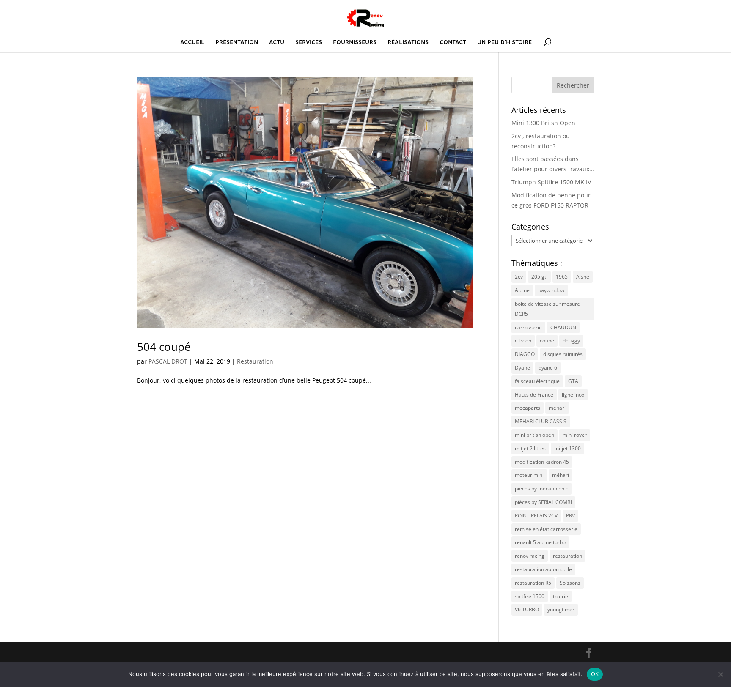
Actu (276, 43)
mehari (557, 407)
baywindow (551, 290)
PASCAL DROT (167, 361)
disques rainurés (563, 354)
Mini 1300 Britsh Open (543, 123)
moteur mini (529, 475)
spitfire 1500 (529, 596)
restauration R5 (533, 582)
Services (308, 43)
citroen (523, 340)
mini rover (575, 434)
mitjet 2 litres (530, 448)
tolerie (560, 596)
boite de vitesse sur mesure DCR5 (547, 308)
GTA (573, 381)
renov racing (529, 555)
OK (595, 674)
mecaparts (527, 407)
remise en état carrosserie (546, 529)
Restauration (255, 361)
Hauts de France (534, 394)
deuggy (571, 340)
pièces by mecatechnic (541, 488)
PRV (570, 515)
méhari (560, 475)
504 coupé (164, 346)
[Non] (720, 674)
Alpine (522, 290)
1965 (562, 276)
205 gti (539, 276)
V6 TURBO (527, 609)
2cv (519, 276)
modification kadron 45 (542, 461)
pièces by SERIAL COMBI (543, 502)
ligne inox (573, 394)
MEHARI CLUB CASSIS (540, 421)
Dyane (522, 367)
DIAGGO (525, 354)
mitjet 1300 (567, 448)
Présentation (236, 43)
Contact (453, 43)
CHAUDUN (563, 327)
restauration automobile (543, 569)
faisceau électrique (537, 381)
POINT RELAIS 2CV (536, 515)
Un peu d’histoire (504, 43)
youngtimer (560, 609)
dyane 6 (548, 367)
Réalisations (408, 43)
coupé (547, 340)
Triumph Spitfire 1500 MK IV (551, 182)
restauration (567, 555)
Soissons (570, 582)
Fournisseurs (354, 43)
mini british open (534, 434)
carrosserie (528, 327)
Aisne (582, 276)
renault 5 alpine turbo (540, 542)
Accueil (192, 43)
